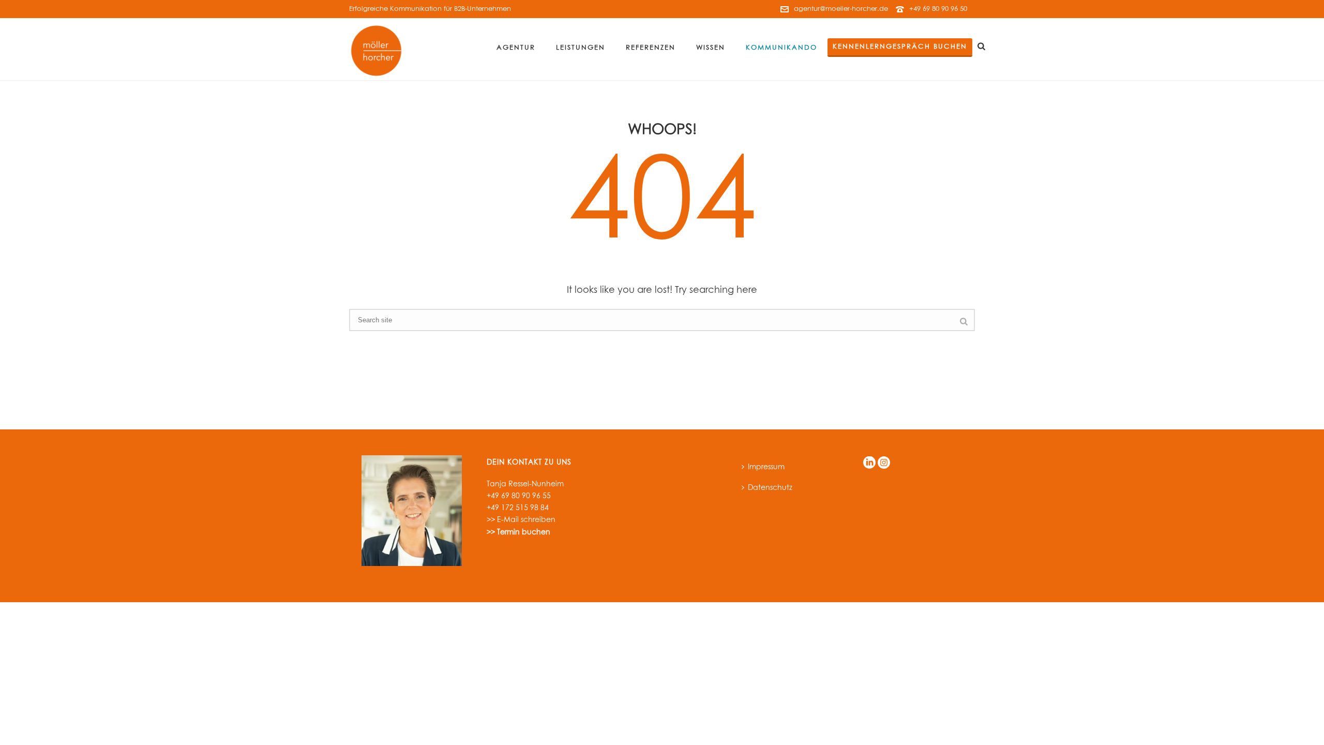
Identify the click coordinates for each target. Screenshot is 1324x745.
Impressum (766, 467)
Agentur (515, 47)
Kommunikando (781, 47)
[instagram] (884, 463)
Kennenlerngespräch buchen (900, 46)
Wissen (710, 47)
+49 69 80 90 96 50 (938, 9)
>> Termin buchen (518, 532)
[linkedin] (869, 463)
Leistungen (580, 47)
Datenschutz (770, 487)
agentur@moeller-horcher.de (841, 9)
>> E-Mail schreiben (521, 520)
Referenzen (650, 47)
